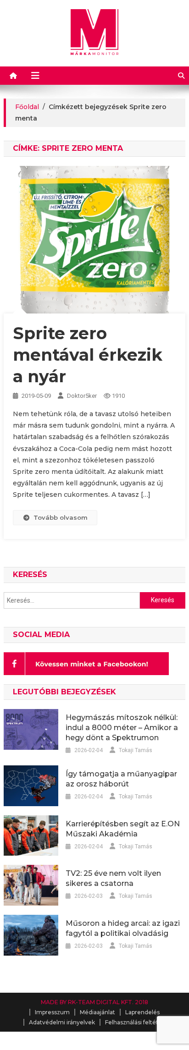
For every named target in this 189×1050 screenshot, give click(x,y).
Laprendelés (142, 1012)
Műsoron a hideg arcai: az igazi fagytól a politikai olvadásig (123, 928)
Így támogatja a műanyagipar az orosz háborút (121, 779)
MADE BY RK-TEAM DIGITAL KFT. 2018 (94, 1002)
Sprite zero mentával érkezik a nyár (87, 354)
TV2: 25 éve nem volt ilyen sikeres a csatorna (113, 878)
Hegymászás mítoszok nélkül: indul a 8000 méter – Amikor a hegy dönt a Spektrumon (122, 727)
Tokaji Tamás (135, 750)
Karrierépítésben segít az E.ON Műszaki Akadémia (123, 828)
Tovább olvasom (60, 517)
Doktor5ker (82, 395)
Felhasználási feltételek (137, 1022)
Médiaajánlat (97, 1012)
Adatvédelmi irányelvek (62, 1022)
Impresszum (52, 1012)
